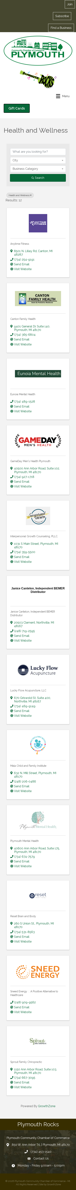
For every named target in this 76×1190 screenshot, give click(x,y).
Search (39, 178)
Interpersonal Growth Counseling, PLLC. (34, 536)
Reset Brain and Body (23, 916)
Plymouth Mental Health (24, 840)
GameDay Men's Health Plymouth (30, 461)
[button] (62, 16)
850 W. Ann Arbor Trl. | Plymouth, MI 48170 (41, 1144)
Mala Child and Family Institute (28, 765)
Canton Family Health (23, 318)
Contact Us (41, 1158)
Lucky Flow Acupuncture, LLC (28, 690)
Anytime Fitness (19, 243)
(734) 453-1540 (41, 1151)
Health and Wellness (19, 195)
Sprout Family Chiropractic (26, 1061)
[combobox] (38, 160)
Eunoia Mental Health (22, 394)
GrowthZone (46, 1106)
